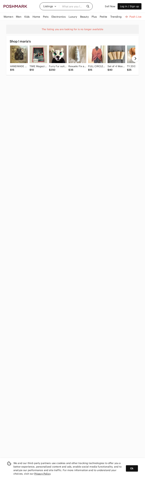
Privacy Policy (42, 473)
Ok (132, 468)
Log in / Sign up (129, 6)
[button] (49, 6)
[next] (135, 58)
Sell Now (110, 6)
